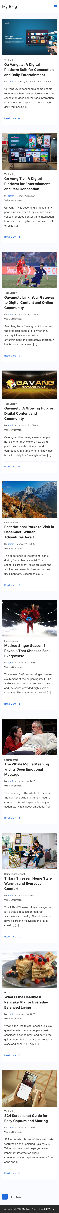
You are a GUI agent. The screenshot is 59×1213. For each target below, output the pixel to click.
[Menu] (55, 6)
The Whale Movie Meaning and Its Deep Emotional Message (26, 769)
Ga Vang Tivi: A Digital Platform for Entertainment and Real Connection (27, 184)
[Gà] (29, 54)
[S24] (29, 1105)
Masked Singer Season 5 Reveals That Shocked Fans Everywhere (27, 651)
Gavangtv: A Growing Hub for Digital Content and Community (28, 413)
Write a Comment (43, 82)
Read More (10, 118)
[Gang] (29, 287)
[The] (29, 754)
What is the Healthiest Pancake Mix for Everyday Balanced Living (26, 1002)
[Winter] (29, 516)
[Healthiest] (29, 987)
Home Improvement (14, 874)
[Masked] (29, 635)
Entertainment (11, 522)
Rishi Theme (49, 1209)
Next (18, 1196)
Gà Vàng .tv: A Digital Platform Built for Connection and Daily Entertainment (29, 69)
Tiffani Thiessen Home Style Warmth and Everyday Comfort (28, 883)
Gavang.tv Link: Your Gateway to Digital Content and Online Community (29, 302)
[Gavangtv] (29, 398)
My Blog (9, 6)
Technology (10, 60)
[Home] (29, 868)
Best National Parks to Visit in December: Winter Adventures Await (29, 532)
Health (7, 992)
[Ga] (29, 168)
